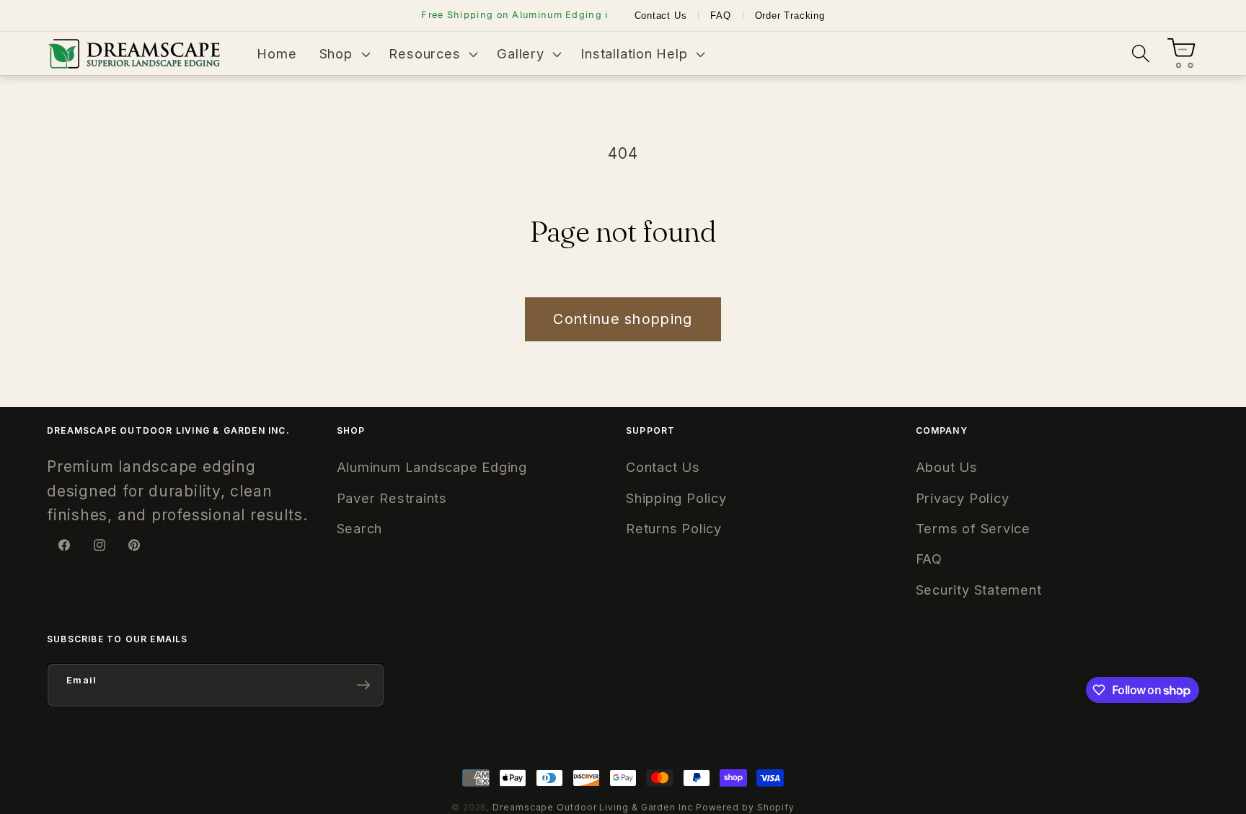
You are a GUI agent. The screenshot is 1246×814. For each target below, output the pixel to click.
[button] (343, 53)
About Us (947, 467)
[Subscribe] (363, 685)
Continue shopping (622, 319)
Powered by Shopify (745, 807)
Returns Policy (674, 528)
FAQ (720, 15)
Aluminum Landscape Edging (432, 467)
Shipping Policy (676, 498)
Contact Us (661, 15)
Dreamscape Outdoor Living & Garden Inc (592, 807)
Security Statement (979, 590)
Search (360, 528)
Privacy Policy (962, 498)
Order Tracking (790, 15)
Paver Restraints (392, 498)
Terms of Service (973, 528)
